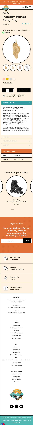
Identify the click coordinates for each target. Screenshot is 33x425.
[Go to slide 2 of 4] (15, 210)
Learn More (16, 3)
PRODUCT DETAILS (9, 102)
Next (32, 68)
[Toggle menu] (30, 7)
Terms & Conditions (16, 365)
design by (13, 420)
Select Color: (6, 76)
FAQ (16, 357)
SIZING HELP (7, 137)
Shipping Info (17, 352)
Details (18, 96)
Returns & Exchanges (16, 355)
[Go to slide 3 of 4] (17, 210)
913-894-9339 (17, 305)
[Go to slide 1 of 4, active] (12, 210)
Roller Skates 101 (16, 374)
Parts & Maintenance (16, 328)
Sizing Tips (16, 376)
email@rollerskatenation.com (16, 307)
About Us (16, 347)
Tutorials (16, 382)
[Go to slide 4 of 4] (20, 210)
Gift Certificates (16, 338)
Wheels (16, 330)
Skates (17, 322)
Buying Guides (16, 379)
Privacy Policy (16, 362)
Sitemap (6, 420)
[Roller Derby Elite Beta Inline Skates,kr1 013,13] (16, 186)
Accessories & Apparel (16, 333)
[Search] (22, 7)
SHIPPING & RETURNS (10, 141)
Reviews (6, 145)
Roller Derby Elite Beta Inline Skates (16, 202)
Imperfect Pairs (16, 335)
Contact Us (16, 349)
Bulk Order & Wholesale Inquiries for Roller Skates (16, 360)
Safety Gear (16, 325)
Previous (1, 68)
